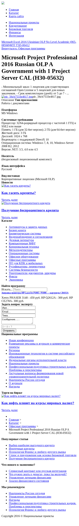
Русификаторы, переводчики (27, 266)
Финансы (15, 32)
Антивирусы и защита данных (28, 226)
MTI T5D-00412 (20, 45)
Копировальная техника (24, 246)
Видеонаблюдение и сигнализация (30, 236)
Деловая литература (21, 240)
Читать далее (9, 199)
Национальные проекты (24, 22)
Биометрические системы (25, 233)
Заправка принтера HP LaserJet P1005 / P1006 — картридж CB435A (35, 292)
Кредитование (18, 25)
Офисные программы (22, 259)
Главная (14, 9)
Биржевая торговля (21, 29)
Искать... (6, 289)
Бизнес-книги (17, 230)
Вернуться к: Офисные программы (23, 48)
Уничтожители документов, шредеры (32, 273)
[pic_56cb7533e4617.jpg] (17, 96)
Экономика (16, 279)
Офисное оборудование (23, 256)
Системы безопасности (23, 269)
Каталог (14, 12)
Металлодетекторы (21, 250)
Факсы (13, 276)
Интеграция (16, 35)
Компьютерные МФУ (22, 243)
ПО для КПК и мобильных (26, 263)
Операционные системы (24, 253)
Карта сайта (16, 16)
